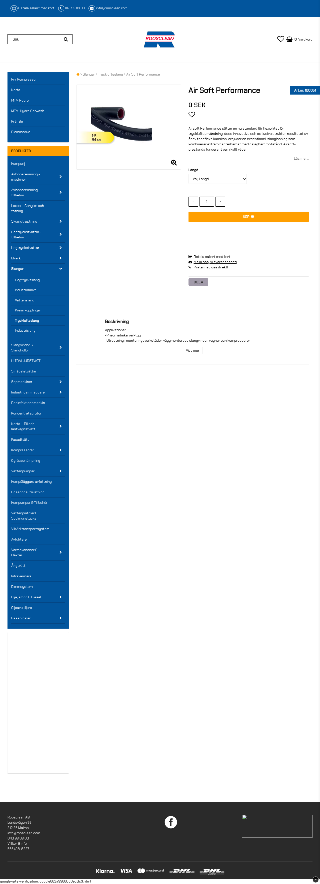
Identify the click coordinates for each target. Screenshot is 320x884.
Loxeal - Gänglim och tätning (27, 208)
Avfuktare (19, 539)
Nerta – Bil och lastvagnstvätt (23, 426)
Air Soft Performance (143, 74)
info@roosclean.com (112, 8)
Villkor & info (17, 843)
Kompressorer (22, 450)
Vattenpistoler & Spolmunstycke (24, 516)
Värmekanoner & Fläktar (24, 552)
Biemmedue (20, 132)
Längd (193, 170)
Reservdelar (20, 618)
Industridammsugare (28, 392)
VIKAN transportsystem (30, 529)
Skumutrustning (24, 221)
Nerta (15, 90)
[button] (280, 39)
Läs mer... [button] (301, 158)
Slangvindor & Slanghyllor (22, 347)
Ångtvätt (18, 565)
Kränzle (17, 121)
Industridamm (25, 290)
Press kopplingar (28, 310)
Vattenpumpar (22, 471)
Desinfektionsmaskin (28, 402)
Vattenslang (24, 300)
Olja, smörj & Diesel (26, 597)
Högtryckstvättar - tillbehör (26, 234)
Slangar (17, 268)
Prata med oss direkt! (211, 267)
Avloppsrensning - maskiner (25, 177)
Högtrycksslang (27, 280)
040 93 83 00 (75, 8)
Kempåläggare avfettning (31, 481)
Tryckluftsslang (27, 320)
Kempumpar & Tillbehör (29, 502)
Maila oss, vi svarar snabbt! (215, 262)
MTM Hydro (20, 100)
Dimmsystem (22, 586)
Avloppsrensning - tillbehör (25, 192)
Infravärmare (21, 576)
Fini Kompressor (24, 79)
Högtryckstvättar (25, 247)
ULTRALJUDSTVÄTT (25, 360)
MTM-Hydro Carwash (27, 111)
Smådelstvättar (23, 371)
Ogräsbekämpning (25, 460)
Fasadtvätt (20, 439)
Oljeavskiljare (21, 607)
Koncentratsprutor (26, 413)
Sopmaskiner (21, 381)
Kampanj (18, 163)
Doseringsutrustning (27, 492)
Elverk (16, 258)
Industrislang (25, 330)
